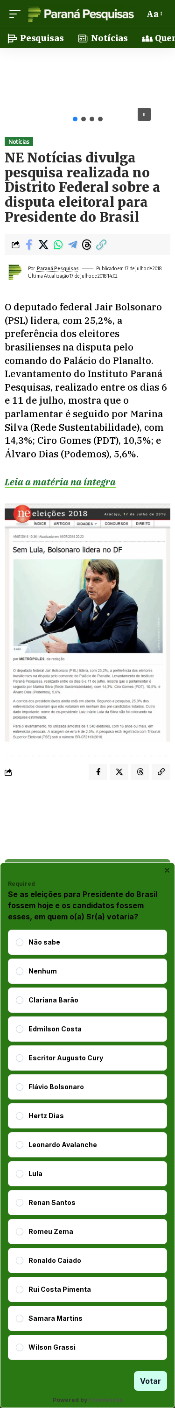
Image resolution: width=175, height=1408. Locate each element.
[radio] (19, 942)
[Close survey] (167, 870)
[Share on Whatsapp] (57, 244)
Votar (150, 1381)
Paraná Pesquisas (58, 268)
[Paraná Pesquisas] (80, 14)
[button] (17, 14)
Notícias (18, 141)
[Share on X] (43, 244)
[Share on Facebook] (28, 244)
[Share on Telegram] (72, 244)
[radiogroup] (87, 1145)
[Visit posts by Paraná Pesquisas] (14, 272)
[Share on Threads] (86, 244)
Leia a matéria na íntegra (60, 482)
